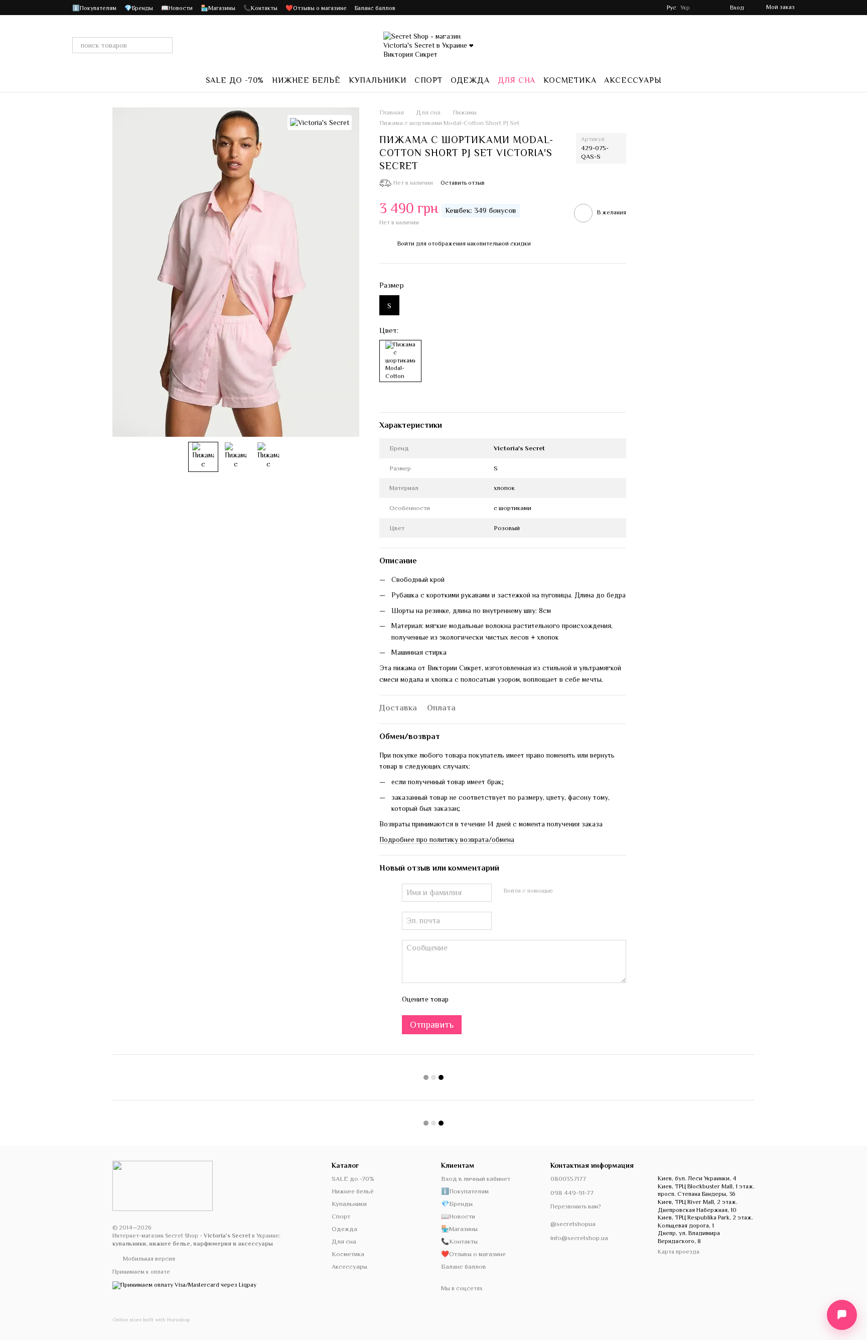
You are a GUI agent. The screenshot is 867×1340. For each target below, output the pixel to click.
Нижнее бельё (306, 80)
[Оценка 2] (481, 999)
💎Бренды (138, 8)
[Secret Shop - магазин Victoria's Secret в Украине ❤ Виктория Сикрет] (162, 1185)
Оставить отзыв (463, 182)
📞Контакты (260, 8)
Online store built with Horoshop (151, 1319)
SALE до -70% (235, 80)
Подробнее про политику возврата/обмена (446, 839)
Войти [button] (405, 243)
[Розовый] (400, 361)
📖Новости (177, 8)
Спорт (428, 80)
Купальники (377, 80)
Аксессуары (632, 80)
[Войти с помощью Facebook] (564, 891)
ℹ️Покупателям (94, 8)
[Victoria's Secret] (319, 122)
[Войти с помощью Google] (580, 891)
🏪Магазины (218, 8)
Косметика (569, 80)
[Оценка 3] (497, 999)
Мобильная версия (148, 1258)
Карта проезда (678, 1251)
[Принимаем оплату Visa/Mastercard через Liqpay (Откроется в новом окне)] (184, 1284)
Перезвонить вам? (575, 1206)
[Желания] (704, 8)
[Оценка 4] (513, 999)
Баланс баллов (375, 8)
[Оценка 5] (529, 999)
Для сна (517, 80)
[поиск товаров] (165, 45)
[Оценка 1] (465, 999)
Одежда (470, 80)
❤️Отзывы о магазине (316, 8)
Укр (685, 8)
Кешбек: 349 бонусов (481, 210)
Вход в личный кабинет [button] (475, 1178)
